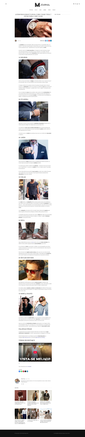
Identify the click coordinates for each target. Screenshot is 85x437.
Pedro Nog (19, 40)
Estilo (36, 9)
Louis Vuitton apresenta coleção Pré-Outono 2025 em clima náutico (45, 421)
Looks (40, 9)
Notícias (31, 9)
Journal (44, 9)
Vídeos (49, 9)
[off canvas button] (6, 3)
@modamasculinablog (40, 337)
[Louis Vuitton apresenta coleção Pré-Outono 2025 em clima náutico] (46, 413)
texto (33, 242)
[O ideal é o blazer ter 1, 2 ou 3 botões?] (33, 413)
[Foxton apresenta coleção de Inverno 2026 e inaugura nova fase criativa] (33, 395)
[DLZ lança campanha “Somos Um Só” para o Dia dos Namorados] (20, 395)
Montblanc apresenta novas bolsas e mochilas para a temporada (45, 403)
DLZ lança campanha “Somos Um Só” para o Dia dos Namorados (20, 403)
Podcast (54, 9)
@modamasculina (26, 337)
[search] (79, 4)
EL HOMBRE (28, 366)
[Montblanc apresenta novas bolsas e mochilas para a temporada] (46, 395)
